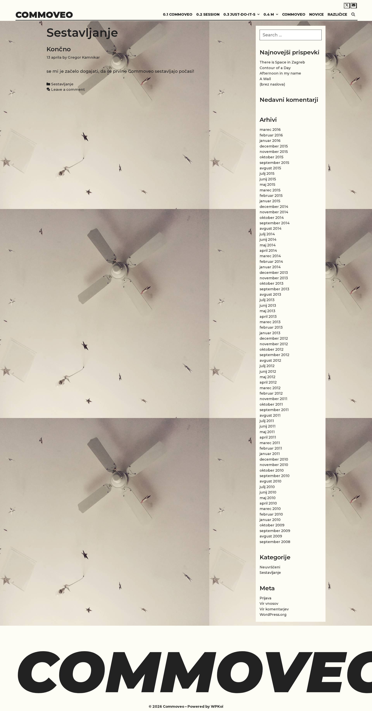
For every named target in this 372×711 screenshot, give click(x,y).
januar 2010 (270, 520)
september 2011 (274, 410)
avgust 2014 (271, 228)
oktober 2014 (272, 218)
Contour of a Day (275, 68)
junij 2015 (268, 179)
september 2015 (274, 163)
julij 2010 (267, 487)
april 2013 (268, 316)
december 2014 (274, 207)
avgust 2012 (270, 360)
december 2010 (274, 459)
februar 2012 (271, 393)
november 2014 (274, 212)
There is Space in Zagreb (282, 62)
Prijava (265, 598)
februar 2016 (271, 135)
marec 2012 (270, 388)
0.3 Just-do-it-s (239, 14)
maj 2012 (267, 377)
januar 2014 (270, 267)
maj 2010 (268, 498)
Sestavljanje (62, 84)
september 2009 (275, 531)
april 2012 (268, 382)
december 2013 (274, 273)
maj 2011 (267, 432)
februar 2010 (271, 514)
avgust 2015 (270, 168)
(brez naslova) (272, 84)
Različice (337, 14)
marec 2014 (270, 256)
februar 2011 (271, 448)
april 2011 (268, 437)
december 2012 (274, 338)
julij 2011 (267, 421)
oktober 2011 (271, 404)
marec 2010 (270, 509)
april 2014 (268, 250)
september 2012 (274, 355)
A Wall (265, 79)
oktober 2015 (271, 157)
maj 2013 (267, 311)
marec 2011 (270, 443)
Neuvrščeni (270, 567)
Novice (316, 14)
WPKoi (217, 706)
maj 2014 (268, 245)
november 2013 (274, 278)
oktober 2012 (271, 349)
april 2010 (268, 503)
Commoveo (44, 14)
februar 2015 (271, 196)
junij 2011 (268, 426)
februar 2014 (271, 262)
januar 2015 (270, 201)
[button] (258, 14)
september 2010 (274, 476)
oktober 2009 (272, 525)
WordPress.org (273, 614)
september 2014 (275, 223)
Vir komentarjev (274, 609)
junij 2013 (268, 305)
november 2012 (274, 344)
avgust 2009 (271, 536)
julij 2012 (267, 366)
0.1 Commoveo (177, 14)
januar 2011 (270, 454)
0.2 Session (208, 14)
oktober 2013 (271, 283)
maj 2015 (267, 184)
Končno (58, 49)
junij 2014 (268, 239)
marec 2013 (270, 322)
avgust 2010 (270, 481)
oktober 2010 (272, 470)
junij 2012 (268, 371)
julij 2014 (267, 234)
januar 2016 (270, 141)
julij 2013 (267, 300)
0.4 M (269, 14)
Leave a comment (68, 89)
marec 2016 (270, 130)
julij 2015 (267, 173)
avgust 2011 (270, 415)
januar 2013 (270, 333)
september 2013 (274, 289)
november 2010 (274, 465)
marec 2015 (270, 190)
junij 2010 (268, 492)
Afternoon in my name (280, 73)
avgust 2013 (270, 294)
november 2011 (273, 399)
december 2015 (274, 146)
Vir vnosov (269, 603)
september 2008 (275, 542)
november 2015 (274, 152)
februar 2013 (271, 327)
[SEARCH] (353, 14)
